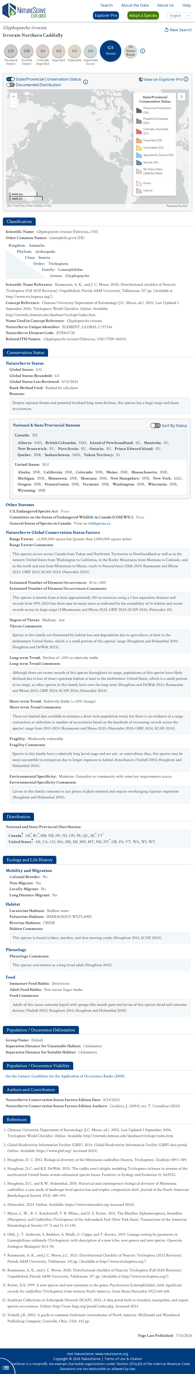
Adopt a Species (143, 15)
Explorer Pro (106, 15)
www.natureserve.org (111, 1353)
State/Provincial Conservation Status (48, 79)
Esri (185, 206)
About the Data (135, 5)
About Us (165, 5)
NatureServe (91, 1358)
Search (107, 5)
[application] (97, 148)
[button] (13, 96)
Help (186, 5)
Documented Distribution (38, 84)
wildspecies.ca (99, 523)
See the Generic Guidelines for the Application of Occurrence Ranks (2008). (66, 1076)
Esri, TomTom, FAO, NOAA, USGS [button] (29, 206)
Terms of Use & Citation (123, 1358)
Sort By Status (174, 425)
